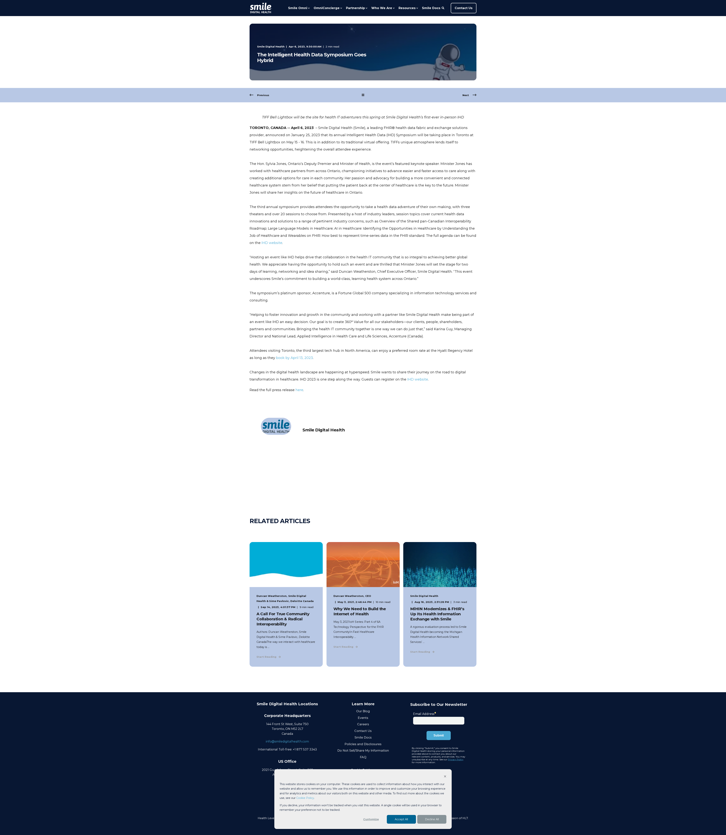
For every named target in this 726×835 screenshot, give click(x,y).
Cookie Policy (305, 798)
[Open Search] (443, 7)
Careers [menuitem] (363, 724)
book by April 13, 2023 (294, 358)
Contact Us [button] (463, 8)
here (299, 390)
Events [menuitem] (363, 718)
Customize (371, 819)
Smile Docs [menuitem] (363, 737)
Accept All (401, 819)
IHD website (271, 243)
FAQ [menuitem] (363, 757)
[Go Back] (363, 95)
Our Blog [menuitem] (363, 711)
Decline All (432, 819)
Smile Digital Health (271, 46)
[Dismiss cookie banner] (445, 776)
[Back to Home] (261, 8)
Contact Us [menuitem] (363, 731)
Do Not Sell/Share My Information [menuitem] (363, 750)
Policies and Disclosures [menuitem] (363, 744)
